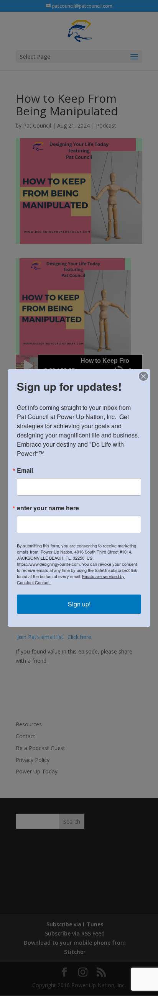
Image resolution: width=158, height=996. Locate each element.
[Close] (143, 376)
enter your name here (48, 508)
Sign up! (79, 604)
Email (25, 470)
